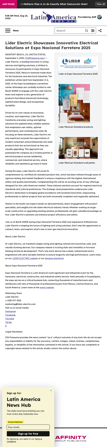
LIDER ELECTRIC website (25, 258)
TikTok (8, 322)
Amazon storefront (54, 258)
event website (47, 287)
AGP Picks (8, 4)
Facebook (10, 315)
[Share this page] (100, 30)
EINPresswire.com (35, 58)
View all (101, 4)
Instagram (10, 311)
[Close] (51, 390)
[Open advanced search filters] (93, 31)
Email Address (15, 422)
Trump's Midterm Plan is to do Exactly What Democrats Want (50, 4)
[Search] (86, 31)
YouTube (9, 318)
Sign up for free (28, 433)
